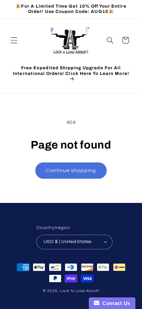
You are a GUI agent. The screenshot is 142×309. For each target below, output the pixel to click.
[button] (13, 40)
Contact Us (114, 303)
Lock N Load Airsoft (79, 291)
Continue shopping (71, 170)
